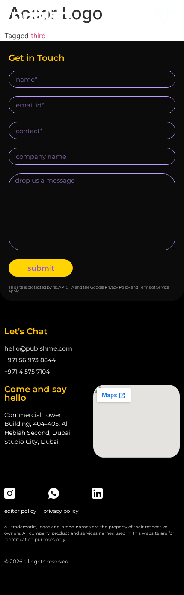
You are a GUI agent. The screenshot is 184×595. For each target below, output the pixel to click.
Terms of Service (154, 287)
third (38, 35)
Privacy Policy (117, 287)
